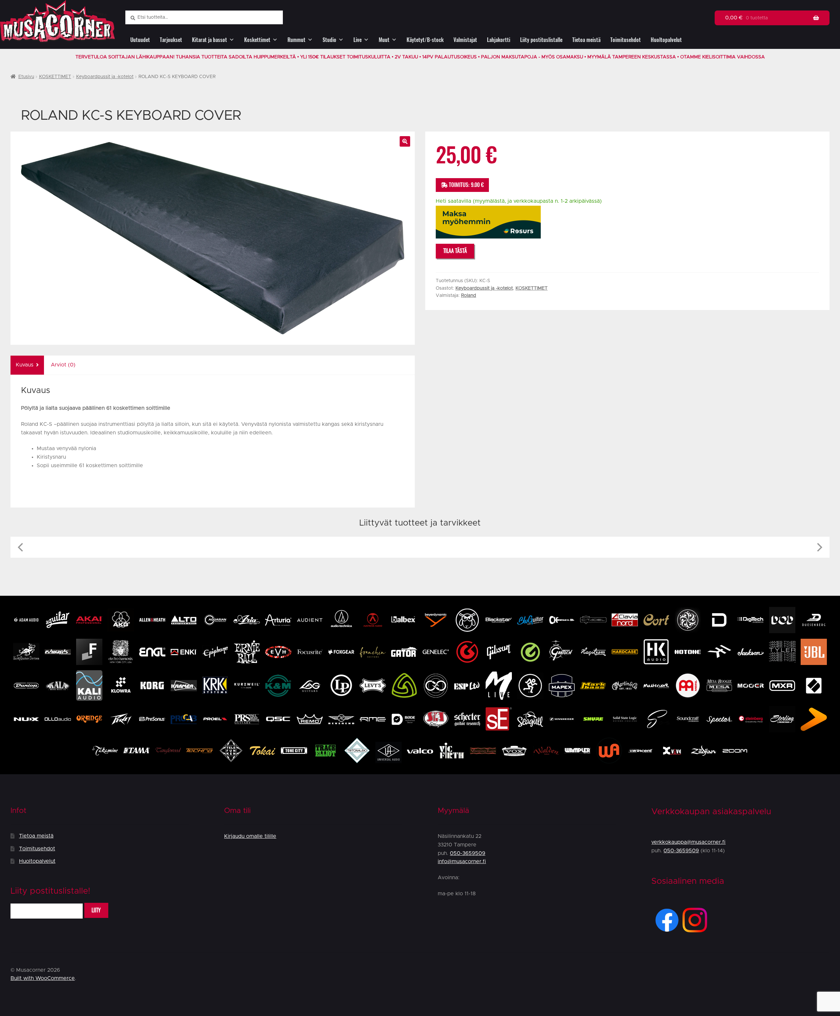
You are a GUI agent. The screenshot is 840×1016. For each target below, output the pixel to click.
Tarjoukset (171, 39)
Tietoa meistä (586, 39)
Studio (329, 39)
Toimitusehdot (625, 39)
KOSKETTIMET (55, 76)
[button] (405, 141)
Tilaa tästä (455, 250)
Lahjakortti (498, 39)
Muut (384, 39)
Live (357, 39)
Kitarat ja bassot (209, 39)
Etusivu (26, 76)
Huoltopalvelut (666, 39)
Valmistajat (465, 39)
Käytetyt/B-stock (425, 39)
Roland (468, 295)
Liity (96, 910)
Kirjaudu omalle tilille (250, 836)
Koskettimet (257, 39)
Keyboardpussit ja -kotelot (105, 76)
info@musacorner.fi (462, 861)
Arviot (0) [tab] (63, 364)
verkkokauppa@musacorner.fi (688, 842)
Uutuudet (140, 39)
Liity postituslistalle (541, 39)
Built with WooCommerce (42, 978)
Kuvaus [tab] (24, 364)
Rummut (296, 39)
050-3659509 (467, 853)
